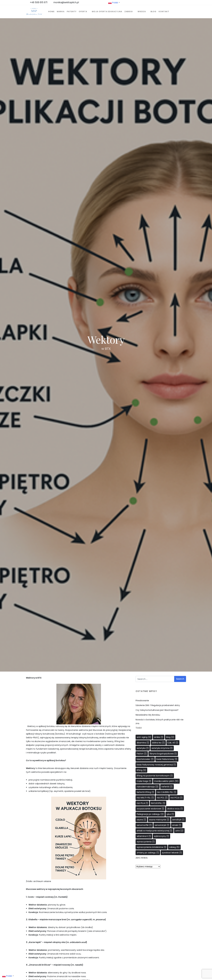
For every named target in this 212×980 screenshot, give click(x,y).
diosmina (143, 742)
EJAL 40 (173, 742)
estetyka (143, 748)
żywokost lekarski (172, 852)
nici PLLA (142, 803)
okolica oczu (175, 808)
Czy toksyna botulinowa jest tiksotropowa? (157, 710)
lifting (141, 770)
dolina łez (158, 742)
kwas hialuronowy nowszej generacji (156, 764)
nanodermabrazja (147, 786)
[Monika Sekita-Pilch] (34, 11)
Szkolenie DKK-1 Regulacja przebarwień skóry (158, 705)
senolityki (178, 819)
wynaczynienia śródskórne (151, 847)
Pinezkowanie (142, 700)
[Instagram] (161, 884)
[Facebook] (154, 884)
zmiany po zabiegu (148, 852)
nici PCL (162, 797)
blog (170, 737)
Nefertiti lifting (145, 792)
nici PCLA (176, 797)
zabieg (174, 847)
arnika (158, 737)
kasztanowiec (145, 759)
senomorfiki (144, 825)
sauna (141, 819)
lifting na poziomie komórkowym (155, 775)
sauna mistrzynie (159, 819)
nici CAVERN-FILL (166, 792)
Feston (142, 753)
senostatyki (162, 825)
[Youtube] (167, 884)
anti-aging (144, 737)
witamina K (144, 836)
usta (179, 830)
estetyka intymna (162, 748)
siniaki (176, 825)
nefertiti (167, 786)
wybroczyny (161, 836)
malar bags (144, 781)
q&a (170, 814)
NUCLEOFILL (158, 803)
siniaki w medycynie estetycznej (154, 830)
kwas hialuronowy (166, 759)
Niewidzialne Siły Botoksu (148, 714)
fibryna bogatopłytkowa (163, 753)
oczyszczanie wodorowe (150, 808)
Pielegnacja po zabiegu (150, 814)
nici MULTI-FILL (145, 797)
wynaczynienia (146, 841)
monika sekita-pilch (166, 781)
